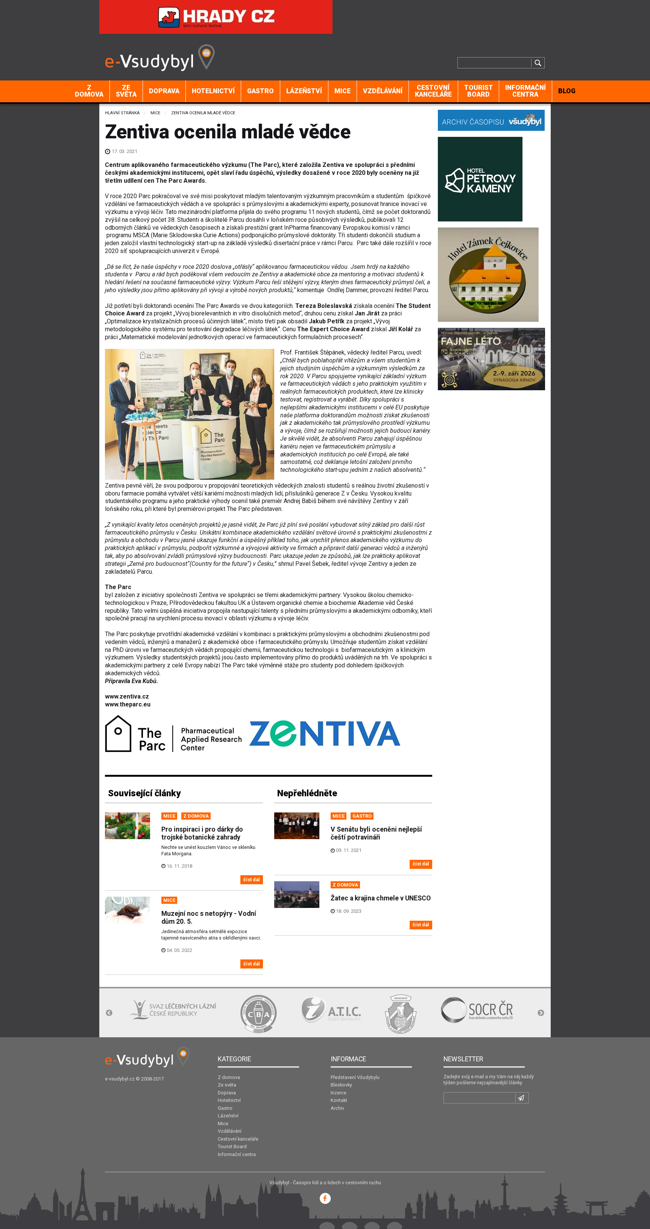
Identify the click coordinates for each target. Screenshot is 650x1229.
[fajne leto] (491, 358)
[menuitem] (89, 91)
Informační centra (525, 91)
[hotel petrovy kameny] (480, 178)
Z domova (89, 91)
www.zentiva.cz (127, 696)
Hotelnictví (213, 91)
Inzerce (338, 1093)
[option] (172, 1010)
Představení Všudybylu (355, 1077)
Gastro (260, 91)
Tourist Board (478, 91)
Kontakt (339, 1100)
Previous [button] (109, 1013)
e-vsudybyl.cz (120, 1079)
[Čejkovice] (488, 273)
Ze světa (126, 91)
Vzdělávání (382, 91)
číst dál (251, 879)
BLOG (567, 91)
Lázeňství (304, 91)
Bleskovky (341, 1085)
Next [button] (541, 1013)
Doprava (164, 91)
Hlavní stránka (122, 113)
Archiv (337, 1108)
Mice (342, 91)
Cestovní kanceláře (433, 91)
